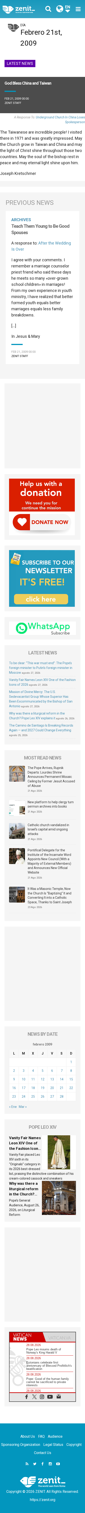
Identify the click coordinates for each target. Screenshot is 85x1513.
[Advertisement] (42, 425)
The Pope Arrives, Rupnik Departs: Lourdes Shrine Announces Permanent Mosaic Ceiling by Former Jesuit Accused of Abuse (51, 776)
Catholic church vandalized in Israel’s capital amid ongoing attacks (48, 829)
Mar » (23, 1107)
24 (23, 1096)
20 (52, 1088)
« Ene (13, 1107)
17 (23, 1088)
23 (14, 1096)
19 (42, 1088)
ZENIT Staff (13, 103)
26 (42, 1096)
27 (52, 1096)
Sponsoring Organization (20, 1444)
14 (61, 1079)
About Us (27, 1436)
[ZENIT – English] (23, 9)
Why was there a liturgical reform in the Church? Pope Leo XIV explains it (23, 1194)
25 (33, 1096)
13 (52, 1079)
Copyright (74, 1444)
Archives (21, 219)
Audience (55, 1436)
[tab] (26, 1337)
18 (33, 1088)
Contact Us (42, 1453)
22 (71, 1088)
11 (33, 1079)
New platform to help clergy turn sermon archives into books (51, 804)
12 (42, 1079)
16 (14, 1088)
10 (23, 1079)
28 (61, 1096)
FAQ (41, 1436)
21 (61, 1088)
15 (71, 1079)
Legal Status (53, 1444)
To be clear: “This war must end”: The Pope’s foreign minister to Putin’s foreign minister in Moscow (40, 667)
